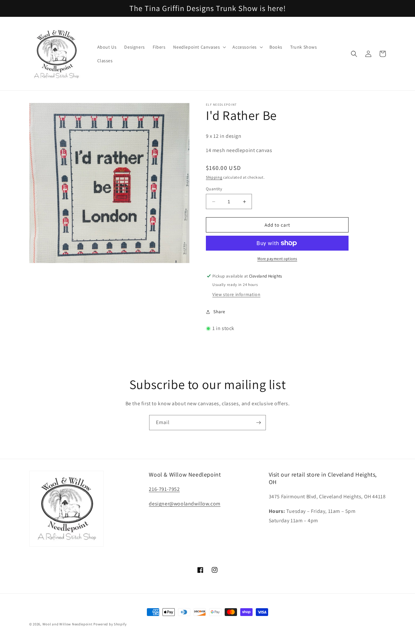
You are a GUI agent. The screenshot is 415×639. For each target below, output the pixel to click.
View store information (236, 294)
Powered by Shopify (110, 624)
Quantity (214, 189)
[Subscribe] (258, 422)
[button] (199, 47)
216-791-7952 (164, 489)
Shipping (214, 177)
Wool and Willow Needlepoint (67, 624)
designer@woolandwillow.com (184, 503)
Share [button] (219, 311)
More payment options (277, 258)
